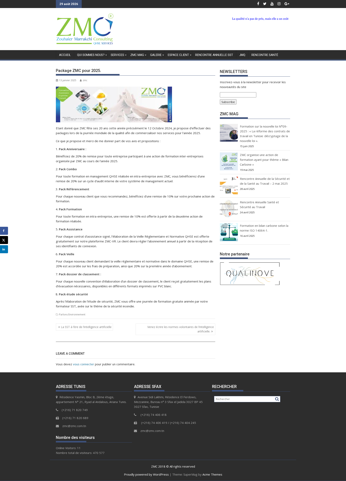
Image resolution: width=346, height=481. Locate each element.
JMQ (242, 55)
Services (117, 55)
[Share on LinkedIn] (4, 249)
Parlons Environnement (72, 314)
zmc (85, 80)
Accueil (65, 55)
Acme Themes (212, 474)
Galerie (156, 55)
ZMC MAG (137, 55)
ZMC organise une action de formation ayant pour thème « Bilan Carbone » (264, 159)
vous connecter (83, 364)
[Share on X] (4, 240)
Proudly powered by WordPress (146, 474)
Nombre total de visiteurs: (74, 453)
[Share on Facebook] (4, 231)
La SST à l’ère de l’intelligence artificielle (86, 327)
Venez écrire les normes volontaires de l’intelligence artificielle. (180, 329)
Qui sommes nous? (91, 55)
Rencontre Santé (264, 55)
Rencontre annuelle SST (214, 55)
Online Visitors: (66, 448)
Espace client (178, 55)
